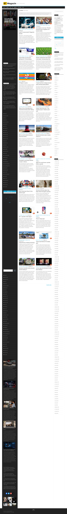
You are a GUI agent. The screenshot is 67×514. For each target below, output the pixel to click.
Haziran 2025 (57, 190)
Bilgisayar (5, 115)
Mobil (46, 25)
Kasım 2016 (56, 400)
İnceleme (37, 25)
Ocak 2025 (56, 200)
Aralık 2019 (56, 323)
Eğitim (5, 283)
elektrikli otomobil (59, 19)
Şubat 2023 (56, 244)
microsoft (58, 25)
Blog (5, 117)
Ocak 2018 (56, 371)
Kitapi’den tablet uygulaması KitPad (9, 105)
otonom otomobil (59, 26)
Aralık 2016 (56, 398)
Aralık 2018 (56, 348)
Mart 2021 (56, 292)
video (62, 30)
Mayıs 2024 (56, 215)
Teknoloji (23, 29)
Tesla (58, 30)
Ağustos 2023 (57, 231)
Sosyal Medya (27, 56)
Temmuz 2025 (57, 188)
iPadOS (42, 25)
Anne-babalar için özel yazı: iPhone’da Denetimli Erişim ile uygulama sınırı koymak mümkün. (43, 29)
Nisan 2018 (56, 365)
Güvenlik (5, 134)
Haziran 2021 (57, 286)
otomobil (61, 25)
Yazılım (4, 7)
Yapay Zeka (26, 29)
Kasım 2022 (56, 250)
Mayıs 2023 (56, 238)
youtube (58, 32)
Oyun (10, 7)
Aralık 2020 (56, 298)
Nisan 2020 (56, 315)
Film (36, 81)
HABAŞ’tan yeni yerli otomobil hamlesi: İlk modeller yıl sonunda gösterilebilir (58, 55)
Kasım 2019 (56, 325)
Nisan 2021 (56, 290)
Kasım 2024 (56, 202)
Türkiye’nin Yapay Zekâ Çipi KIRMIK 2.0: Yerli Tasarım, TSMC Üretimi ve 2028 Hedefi (58, 68)
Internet (20, 56)
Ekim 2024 (56, 204)
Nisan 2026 (56, 169)
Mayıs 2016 (56, 413)
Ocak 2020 (56, 321)
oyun (62, 26)
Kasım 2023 (56, 225)
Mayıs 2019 (56, 338)
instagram (56, 23)
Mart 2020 (56, 317)
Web (39, 240)
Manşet (20, 29)
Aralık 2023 (56, 223)
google (56, 22)
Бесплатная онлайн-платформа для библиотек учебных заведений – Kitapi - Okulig (9, 94)
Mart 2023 (56, 242)
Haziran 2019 (57, 336)
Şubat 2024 (56, 219)
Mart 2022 (56, 267)
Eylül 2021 (56, 279)
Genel (37, 133)
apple (58, 18)
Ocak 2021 (56, 296)
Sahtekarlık (5, 161)
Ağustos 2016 (57, 407)
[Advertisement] (9, 46)
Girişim (7, 7)
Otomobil (43, 106)
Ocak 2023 (56, 246)
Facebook (58, 20)
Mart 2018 (56, 367)
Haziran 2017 (57, 386)
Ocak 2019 (56, 346)
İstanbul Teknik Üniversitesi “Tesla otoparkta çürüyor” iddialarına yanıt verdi (43, 110)
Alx (13, 512)
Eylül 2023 (56, 229)
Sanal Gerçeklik (41, 266)
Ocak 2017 (56, 396)
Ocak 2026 (56, 175)
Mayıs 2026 (56, 167)
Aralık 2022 (56, 248)
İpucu (5, 140)
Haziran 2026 (57, 165)
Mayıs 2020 (56, 313)
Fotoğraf (5, 128)
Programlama (6, 155)
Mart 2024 (56, 217)
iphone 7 (58, 24)
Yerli (23, 7)
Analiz (5, 113)
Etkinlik (41, 215)
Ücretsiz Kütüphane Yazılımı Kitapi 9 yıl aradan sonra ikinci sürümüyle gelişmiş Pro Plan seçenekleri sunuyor (9, 86)
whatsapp (55, 31)
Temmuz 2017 (57, 384)
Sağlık (5, 159)
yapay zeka (58, 31)
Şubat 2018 (56, 369)
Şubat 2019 (56, 344)
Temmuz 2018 (57, 359)
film (60, 20)
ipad (60, 23)
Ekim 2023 (56, 227)
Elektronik (19, 7)
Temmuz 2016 (57, 409)
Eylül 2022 (56, 254)
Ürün (5, 172)
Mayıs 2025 (56, 192)
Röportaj (5, 157)
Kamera (5, 310)
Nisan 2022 (56, 265)
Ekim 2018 (56, 352)
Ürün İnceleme (6, 174)
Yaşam (30, 29)
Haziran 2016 (57, 411)
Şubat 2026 (56, 173)
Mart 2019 (56, 342)
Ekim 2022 (56, 252)
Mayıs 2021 (56, 288)
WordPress (8, 512)
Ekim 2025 (56, 181)
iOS (12, 7)
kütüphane (55, 25)
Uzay (5, 176)
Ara (3, 268)
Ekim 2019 (56, 327)
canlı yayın (61, 18)
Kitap (5, 312)
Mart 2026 (56, 171)
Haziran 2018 (57, 361)
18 (6, 198)
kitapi (62, 24)
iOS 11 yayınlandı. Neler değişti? (25, 216)
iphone (55, 24)
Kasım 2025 (56, 179)
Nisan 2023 (56, 240)
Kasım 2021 (56, 275)
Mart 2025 (56, 196)
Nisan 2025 (56, 194)
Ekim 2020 (56, 302)
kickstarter (60, 24)
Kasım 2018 (56, 350)
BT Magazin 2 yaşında (23, 82)
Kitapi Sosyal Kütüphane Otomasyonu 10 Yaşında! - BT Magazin (9, 88)
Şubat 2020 (56, 319)
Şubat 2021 (56, 294)
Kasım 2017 (56, 375)
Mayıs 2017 (56, 388)
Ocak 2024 (56, 221)
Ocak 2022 (56, 271)
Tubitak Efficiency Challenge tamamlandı (27, 242)
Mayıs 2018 (56, 363)
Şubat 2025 (56, 198)
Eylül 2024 (56, 206)
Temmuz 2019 (57, 334)
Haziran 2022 (57, 261)
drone (55, 19)
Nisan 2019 (56, 340)
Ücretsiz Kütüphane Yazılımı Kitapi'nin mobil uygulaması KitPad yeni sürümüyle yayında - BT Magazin (9, 107)
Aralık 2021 (56, 273)
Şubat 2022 (56, 269)
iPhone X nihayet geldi (40, 218)
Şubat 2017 (56, 394)
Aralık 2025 (56, 177)
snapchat (55, 29)
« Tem (9, 202)
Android (15, 7)
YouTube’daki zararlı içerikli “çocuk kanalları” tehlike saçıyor (9, 20)
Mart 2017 (56, 392)
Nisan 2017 (56, 390)
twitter (60, 30)
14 (60, 43)
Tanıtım (5, 335)
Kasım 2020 (56, 300)
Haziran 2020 (57, 311)
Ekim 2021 (56, 277)
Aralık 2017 (56, 373)
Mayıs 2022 (56, 263)
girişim (62, 20)
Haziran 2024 (57, 213)
